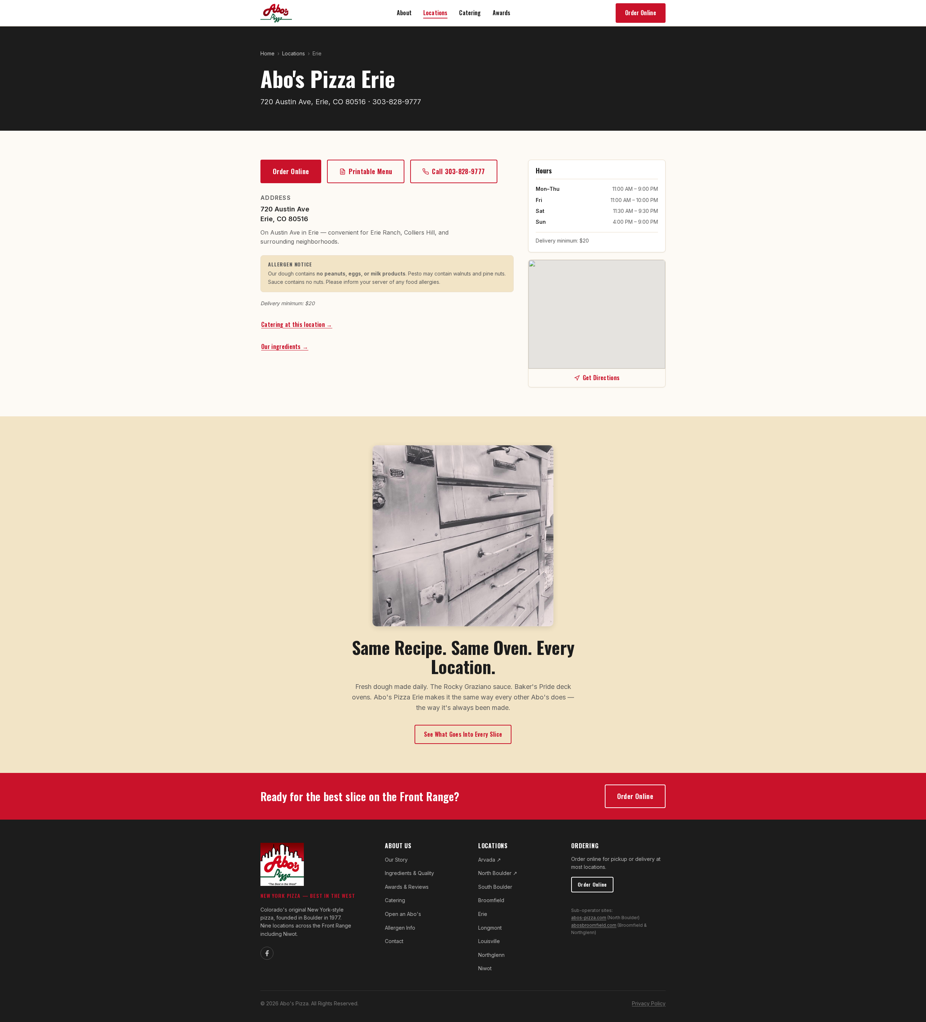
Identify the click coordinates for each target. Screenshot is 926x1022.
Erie (482, 914)
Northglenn (491, 955)
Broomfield (491, 900)
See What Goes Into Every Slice (463, 734)
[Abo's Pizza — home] (276, 13)
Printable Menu (370, 171)
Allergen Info (400, 928)
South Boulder (495, 887)
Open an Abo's (403, 914)
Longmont (490, 928)
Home (267, 53)
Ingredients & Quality (409, 873)
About (404, 12)
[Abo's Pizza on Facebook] (266, 953)
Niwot (485, 968)
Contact (394, 941)
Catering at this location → (296, 324)
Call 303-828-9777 (458, 171)
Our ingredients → (284, 346)
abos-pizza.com (588, 917)
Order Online (640, 12)
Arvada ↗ (489, 860)
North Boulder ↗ (497, 873)
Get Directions (601, 377)
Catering (470, 12)
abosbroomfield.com (593, 925)
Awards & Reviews (407, 887)
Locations (435, 12)
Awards (502, 12)
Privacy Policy (649, 1003)
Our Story (396, 860)
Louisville (489, 941)
